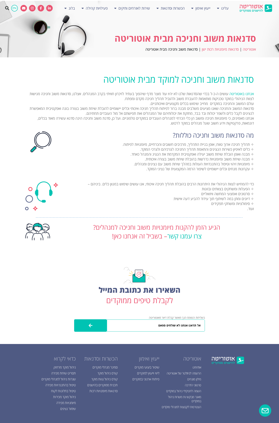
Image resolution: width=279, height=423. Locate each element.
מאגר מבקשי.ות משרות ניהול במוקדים (184, 399)
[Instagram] (32, 8)
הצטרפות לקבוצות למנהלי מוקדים (181, 407)
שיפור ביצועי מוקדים (147, 367)
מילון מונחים (194, 379)
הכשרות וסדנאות (173, 8)
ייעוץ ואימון (202, 8)
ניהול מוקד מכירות (64, 397)
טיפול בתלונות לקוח (63, 391)
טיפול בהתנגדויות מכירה (60, 385)
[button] (7, 8)
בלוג (72, 8)
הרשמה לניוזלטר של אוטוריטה (184, 373)
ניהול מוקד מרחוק (65, 367)
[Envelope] (23, 8)
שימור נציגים (68, 409)
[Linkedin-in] (49, 8)
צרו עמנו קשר (184, 236)
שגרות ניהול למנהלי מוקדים (58, 379)
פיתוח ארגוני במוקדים (145, 379)
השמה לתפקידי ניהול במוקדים (183, 391)
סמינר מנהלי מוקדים (105, 367)
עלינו (225, 8)
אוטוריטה (249, 49)
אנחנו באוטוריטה (241, 93)
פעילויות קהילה (97, 8)
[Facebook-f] (41, 8)
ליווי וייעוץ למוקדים (148, 373)
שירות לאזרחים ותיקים (134, 8)
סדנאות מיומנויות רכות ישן (220, 49)
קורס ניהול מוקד (107, 373)
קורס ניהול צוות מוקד (104, 379)
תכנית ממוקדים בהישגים (102, 385)
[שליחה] (90, 325)
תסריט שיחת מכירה (63, 373)
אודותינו (197, 367)
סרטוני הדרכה (193, 385)
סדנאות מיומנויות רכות (103, 391)
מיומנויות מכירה (66, 403)
